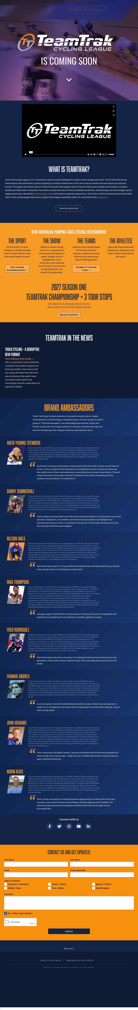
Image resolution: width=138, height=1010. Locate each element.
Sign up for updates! (69, 314)
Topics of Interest (12, 880)
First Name (9, 859)
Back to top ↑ (69, 948)
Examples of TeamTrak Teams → (86, 268)
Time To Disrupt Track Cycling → (19, 358)
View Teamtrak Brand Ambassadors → (17, 268)
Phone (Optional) (77, 870)
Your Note (8, 894)
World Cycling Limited (43, 193)
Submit (69, 931)
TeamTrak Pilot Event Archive (80, 960)
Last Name (75, 859)
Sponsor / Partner (103, 884)
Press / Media (58, 888)
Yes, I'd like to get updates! (20, 913)
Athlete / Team (14, 888)
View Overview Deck (69, 208)
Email (6, 870)
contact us (103, 197)
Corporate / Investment (18, 884)
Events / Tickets (59, 884)
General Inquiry (102, 888)
